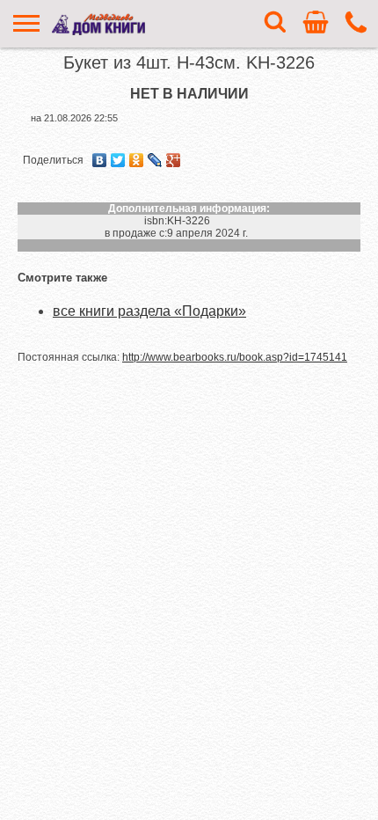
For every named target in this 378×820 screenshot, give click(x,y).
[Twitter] (118, 160)
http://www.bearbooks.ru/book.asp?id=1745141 (234, 357)
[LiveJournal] (155, 160)
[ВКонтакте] (100, 160)
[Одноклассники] (136, 160)
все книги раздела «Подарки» (149, 311)
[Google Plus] (173, 160)
